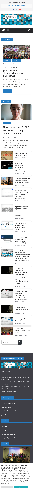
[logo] (16, 363)
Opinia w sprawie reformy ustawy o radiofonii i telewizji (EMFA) (21, 226)
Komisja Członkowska (8, 434)
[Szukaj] (20, 342)
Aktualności (7, 60)
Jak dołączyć (5, 415)
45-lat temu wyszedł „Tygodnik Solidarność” (22, 154)
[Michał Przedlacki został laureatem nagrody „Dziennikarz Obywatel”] (7, 182)
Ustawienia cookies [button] (7, 487)
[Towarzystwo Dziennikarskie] (3, 30)
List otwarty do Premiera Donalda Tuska (22, 320)
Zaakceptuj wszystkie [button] (21, 487)
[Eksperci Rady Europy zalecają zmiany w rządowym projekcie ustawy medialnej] (7, 241)
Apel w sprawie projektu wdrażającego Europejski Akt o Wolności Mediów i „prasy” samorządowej (22, 295)
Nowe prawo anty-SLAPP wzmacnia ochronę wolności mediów (16, 130)
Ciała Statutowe (6, 407)
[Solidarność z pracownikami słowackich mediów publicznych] (16, 52)
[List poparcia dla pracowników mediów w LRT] (7, 310)
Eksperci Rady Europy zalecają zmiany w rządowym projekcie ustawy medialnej (21, 240)
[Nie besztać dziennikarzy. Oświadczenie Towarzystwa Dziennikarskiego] (7, 168)
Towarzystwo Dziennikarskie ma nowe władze (22, 330)
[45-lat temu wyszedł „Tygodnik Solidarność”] (7, 155)
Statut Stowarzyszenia (8, 403)
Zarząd (3, 430)
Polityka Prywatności (8, 438)
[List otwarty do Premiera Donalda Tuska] (7, 321)
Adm (16, 64)
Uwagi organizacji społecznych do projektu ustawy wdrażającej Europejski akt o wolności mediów (22, 194)
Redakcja (4, 426)
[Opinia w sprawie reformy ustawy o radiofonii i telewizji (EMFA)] (7, 227)
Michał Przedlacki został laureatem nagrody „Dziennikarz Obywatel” (22, 180)
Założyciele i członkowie (8, 411)
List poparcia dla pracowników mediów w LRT (22, 309)
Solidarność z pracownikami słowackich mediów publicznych (13, 71)
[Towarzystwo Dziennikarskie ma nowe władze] (7, 332)
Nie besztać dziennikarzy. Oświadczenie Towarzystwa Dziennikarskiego (20, 167)
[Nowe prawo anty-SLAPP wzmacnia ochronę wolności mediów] (16, 112)
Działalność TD (16, 60)
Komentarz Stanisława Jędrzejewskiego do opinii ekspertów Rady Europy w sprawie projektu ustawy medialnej (22, 211)
